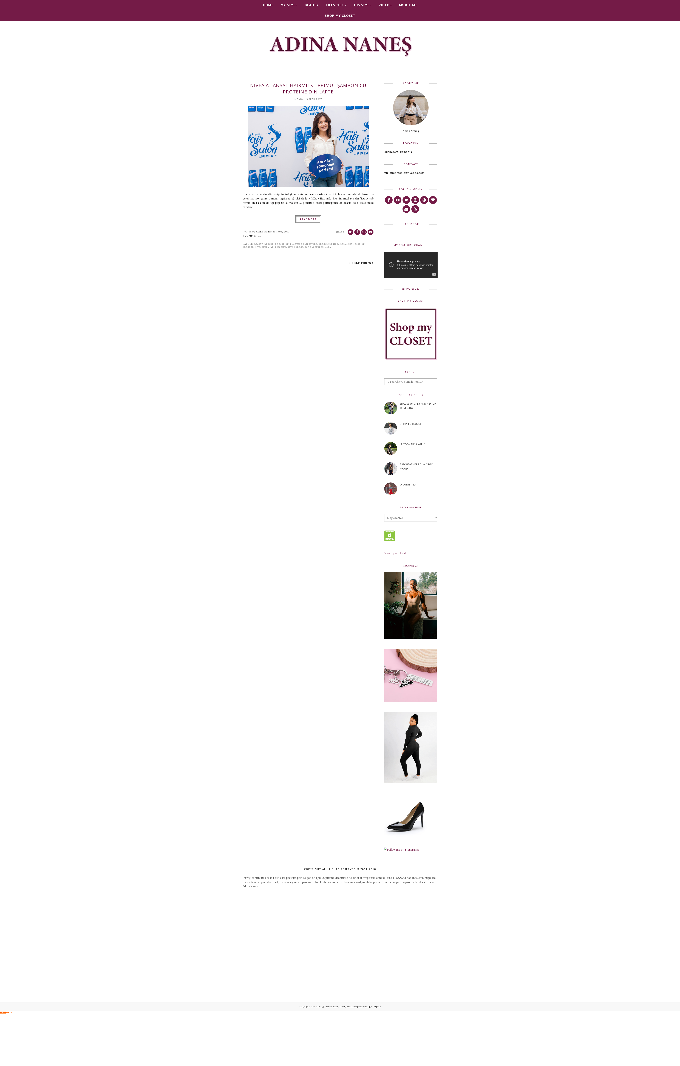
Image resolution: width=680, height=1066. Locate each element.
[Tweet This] (350, 232)
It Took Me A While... (413, 444)
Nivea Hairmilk (264, 247)
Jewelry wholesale (395, 553)
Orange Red (408, 484)
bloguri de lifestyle (303, 244)
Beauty (258, 244)
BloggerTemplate (373, 1006)
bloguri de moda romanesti (336, 244)
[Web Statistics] (7, 1013)
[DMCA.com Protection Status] (389, 540)
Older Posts (360, 263)
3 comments (252, 235)
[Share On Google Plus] (364, 232)
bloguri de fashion (276, 244)
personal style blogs (289, 247)
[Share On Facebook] (357, 232)
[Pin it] (370, 232)
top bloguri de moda (318, 247)
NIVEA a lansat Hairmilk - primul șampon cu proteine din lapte (308, 88)
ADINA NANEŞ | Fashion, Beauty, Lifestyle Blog (330, 1006)
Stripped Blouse (410, 424)
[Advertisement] (340, 922)
